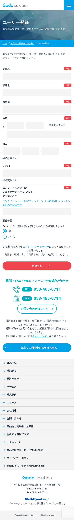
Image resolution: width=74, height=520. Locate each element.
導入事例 (12, 394)
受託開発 (12, 370)
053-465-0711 (47, 289)
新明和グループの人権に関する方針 (26, 466)
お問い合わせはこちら (35, 308)
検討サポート (14, 378)
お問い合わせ (14, 418)
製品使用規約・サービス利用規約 (25, 450)
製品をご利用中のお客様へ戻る (39, 347)
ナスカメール (14, 442)
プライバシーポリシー (37, 246)
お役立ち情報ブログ (18, 434)
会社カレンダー (40, 336)
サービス (12, 386)
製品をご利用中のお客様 (20, 426)
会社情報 (12, 410)
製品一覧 (12, 362)
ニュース (12, 402)
